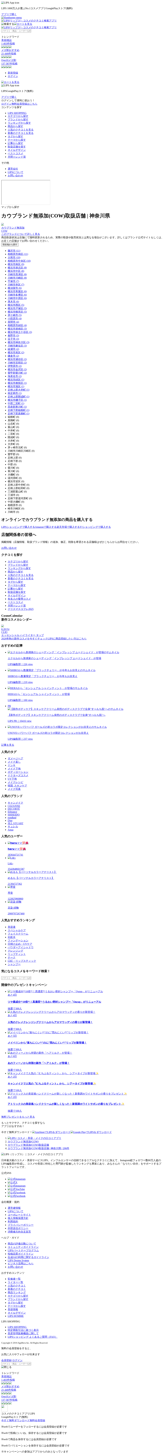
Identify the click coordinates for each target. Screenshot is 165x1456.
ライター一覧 (15, 1282)
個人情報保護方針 (18, 1218)
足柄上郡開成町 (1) (18, 396)
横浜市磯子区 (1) (17, 400)
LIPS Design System (18, 1260)
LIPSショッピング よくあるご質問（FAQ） (33, 1336)
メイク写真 (14, 789)
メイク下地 (14, 768)
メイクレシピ (15, 782)
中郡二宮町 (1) (16, 403)
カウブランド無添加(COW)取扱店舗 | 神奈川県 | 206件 (38, 1148)
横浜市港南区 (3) (17, 328)
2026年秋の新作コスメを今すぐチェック (24, 638)
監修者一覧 (14, 1278)
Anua (10, 829)
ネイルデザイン (17, 150)
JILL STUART (15, 823)
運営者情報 (14, 1208)
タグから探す (15, 136)
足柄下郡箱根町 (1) (18, 410)
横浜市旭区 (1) (16, 386)
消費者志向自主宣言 (19, 1231)
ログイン (13, 76)
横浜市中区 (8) (16, 271)
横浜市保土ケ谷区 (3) (20, 332)
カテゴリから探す (18, 116)
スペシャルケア (17, 930)
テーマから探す (17, 139)
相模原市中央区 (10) (19, 260)
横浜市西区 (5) (16, 305)
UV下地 (12, 778)
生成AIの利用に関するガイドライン (28, 1257)
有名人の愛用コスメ (19, 598)
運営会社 (13, 168)
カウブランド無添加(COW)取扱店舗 (28, 1145)
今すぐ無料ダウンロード (15, 1420)
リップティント (17, 954)
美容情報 (13, 1309)
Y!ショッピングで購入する (95, 527)
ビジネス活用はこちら (21, 1263)
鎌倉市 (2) (13, 355)
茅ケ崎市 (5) (15, 315)
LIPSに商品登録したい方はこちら (67, 638)
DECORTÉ (14, 808)
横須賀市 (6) (15, 288)
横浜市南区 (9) (16, 264)
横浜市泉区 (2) (16, 352)
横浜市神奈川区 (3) (18, 342)
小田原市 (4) (15, 318)
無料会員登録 (37, 1420)
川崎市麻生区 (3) (17, 345)
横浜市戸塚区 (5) (17, 308)
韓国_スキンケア (17, 785)
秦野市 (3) (13, 335)
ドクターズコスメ (18, 775)
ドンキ (11, 765)
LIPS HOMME (16, 1316)
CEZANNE (14, 806)
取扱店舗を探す (17, 146)
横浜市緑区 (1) (16, 379)
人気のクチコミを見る (21, 129)
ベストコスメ (15, 153)
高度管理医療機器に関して (23, 1333)
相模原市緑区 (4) (17, 325)
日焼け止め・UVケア (20, 944)
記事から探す (15, 143)
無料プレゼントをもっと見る (18, 1116)
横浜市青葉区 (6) (17, 291)
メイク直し (14, 761)
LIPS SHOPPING (17, 113)
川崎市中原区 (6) (17, 298)
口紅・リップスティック (22, 961)
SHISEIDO (14, 814)
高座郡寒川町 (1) (17, 406)
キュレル (13, 826)
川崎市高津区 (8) (17, 274)
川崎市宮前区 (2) (17, 362)
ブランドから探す (18, 119)
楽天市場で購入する (68, 527)
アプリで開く (9, 14)
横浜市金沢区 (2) (17, 369)
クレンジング (15, 950)
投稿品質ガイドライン (21, 1253)
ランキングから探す (19, 122)
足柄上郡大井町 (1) (18, 389)
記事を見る (7, 745)
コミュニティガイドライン (23, 1247)
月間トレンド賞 (17, 156)
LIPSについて (15, 172)
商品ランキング (17, 1292)
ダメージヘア (15, 758)
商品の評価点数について (22, 1243)
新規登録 (13, 72)
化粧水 (11, 937)
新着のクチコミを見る (21, 133)
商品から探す (15, 126)
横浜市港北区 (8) (17, 267)
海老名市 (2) (15, 376)
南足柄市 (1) (15, 393)
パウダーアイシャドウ (21, 947)
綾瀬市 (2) (13, 349)
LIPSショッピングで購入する (18, 527)
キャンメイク (15, 802)
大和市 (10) (14, 257)
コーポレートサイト (19, 1214)
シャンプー (14, 964)
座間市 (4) (13, 322)
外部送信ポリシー (18, 1228)
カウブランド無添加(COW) (23, 1141)
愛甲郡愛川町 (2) (17, 372)
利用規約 (13, 1221)
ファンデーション (18, 940)
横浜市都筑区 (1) (17, 383)
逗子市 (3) (13, 339)
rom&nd (12, 817)
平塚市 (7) (13, 281)
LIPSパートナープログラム (23, 1250)
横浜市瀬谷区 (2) (17, 359)
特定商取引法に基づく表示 (23, 1330)
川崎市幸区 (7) (16, 284)
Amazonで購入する (46, 527)
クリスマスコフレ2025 (21, 609)
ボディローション (18, 772)
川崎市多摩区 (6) (17, 294)
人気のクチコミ (17, 1285)
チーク (11, 957)
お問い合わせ (15, 175)
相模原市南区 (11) (18, 254)
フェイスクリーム (18, 933)
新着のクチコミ (17, 1289)
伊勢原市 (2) (15, 366)
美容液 (11, 927)
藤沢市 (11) (14, 250)
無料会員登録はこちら (24, 103)
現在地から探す (10, 244)
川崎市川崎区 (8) (17, 277)
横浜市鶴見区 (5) (17, 311)
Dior (10, 820)
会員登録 (6, 1360)
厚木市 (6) (13, 301)
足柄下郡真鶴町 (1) (18, 413)
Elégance (12, 811)
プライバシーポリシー (21, 1225)
